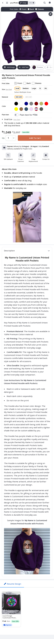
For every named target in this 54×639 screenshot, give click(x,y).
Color (4, 106)
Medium (26, 88)
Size (7, 89)
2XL (45, 88)
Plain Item (5, 115)
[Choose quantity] (13, 138)
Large (34, 88)
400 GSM (28, 97)
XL (40, 88)
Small (17, 88)
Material (5, 97)
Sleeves (41, 9)
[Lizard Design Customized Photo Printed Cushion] (11, 602)
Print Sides (6, 83)
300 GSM (18, 97)
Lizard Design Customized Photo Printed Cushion (9, 617)
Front (24, 9)
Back (32, 9)
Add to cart (35, 138)
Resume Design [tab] (14, 584)
